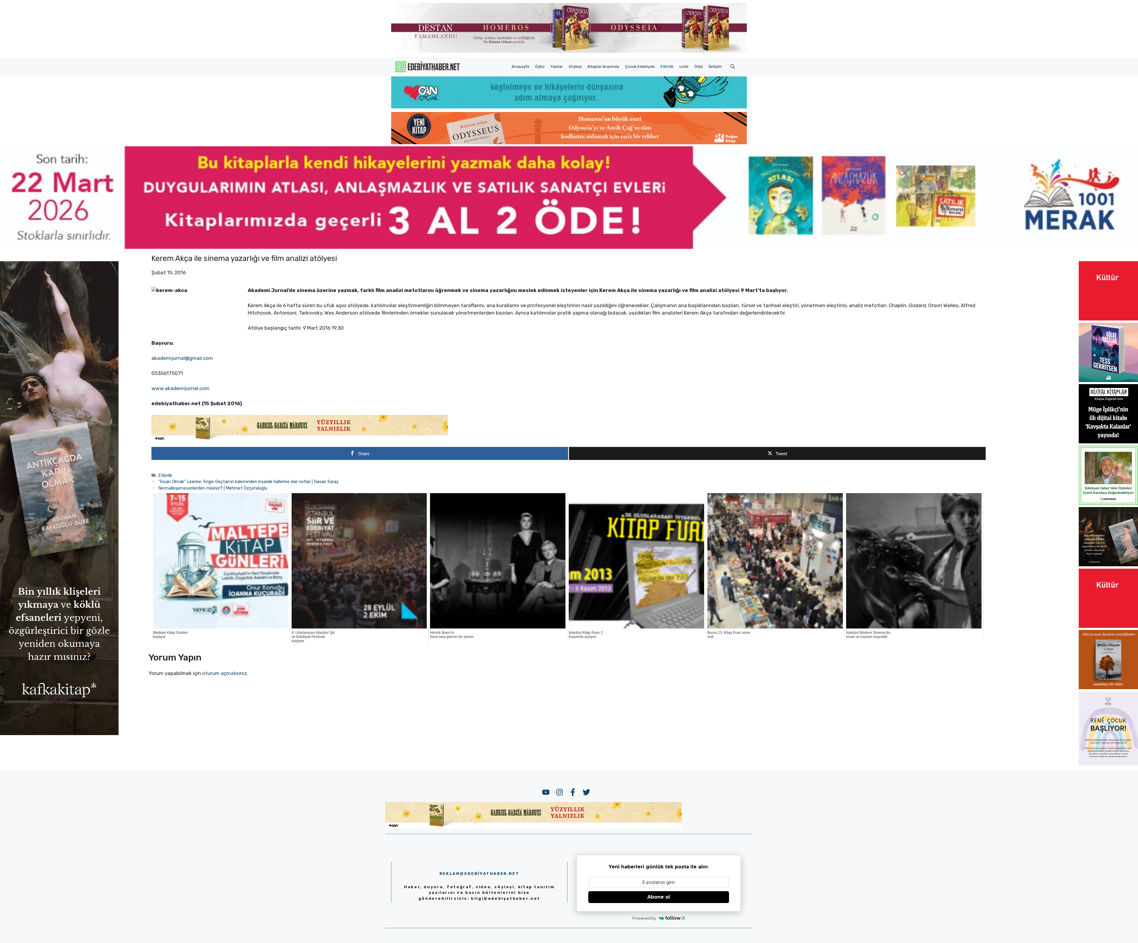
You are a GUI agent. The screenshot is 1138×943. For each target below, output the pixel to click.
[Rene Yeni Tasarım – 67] (1108, 764)
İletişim (715, 66)
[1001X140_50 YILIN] (569, 51)
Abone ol (658, 897)
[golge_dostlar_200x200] (1108, 380)
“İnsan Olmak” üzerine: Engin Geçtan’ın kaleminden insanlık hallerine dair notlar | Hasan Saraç (248, 481)
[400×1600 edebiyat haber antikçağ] (59, 733)
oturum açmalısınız (224, 673)
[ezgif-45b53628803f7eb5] (569, 107)
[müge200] (1108, 442)
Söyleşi (575, 66)
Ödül (698, 66)
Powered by (644, 918)
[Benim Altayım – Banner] (1108, 687)
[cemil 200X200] (1108, 503)
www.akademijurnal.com (180, 388)
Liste (684, 66)
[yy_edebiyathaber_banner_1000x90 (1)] (299, 440)
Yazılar (556, 66)
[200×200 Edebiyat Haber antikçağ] (1108, 564)
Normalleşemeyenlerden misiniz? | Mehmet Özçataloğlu (212, 488)
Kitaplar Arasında (603, 66)
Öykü (539, 66)
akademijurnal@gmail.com (182, 358)
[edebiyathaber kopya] (569, 142)
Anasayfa (520, 66)
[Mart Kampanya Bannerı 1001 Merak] (569, 247)
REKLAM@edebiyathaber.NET (479, 873)
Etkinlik (667, 66)
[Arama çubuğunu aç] (733, 67)
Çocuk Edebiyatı (640, 66)
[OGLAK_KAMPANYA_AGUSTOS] (1108, 319)
